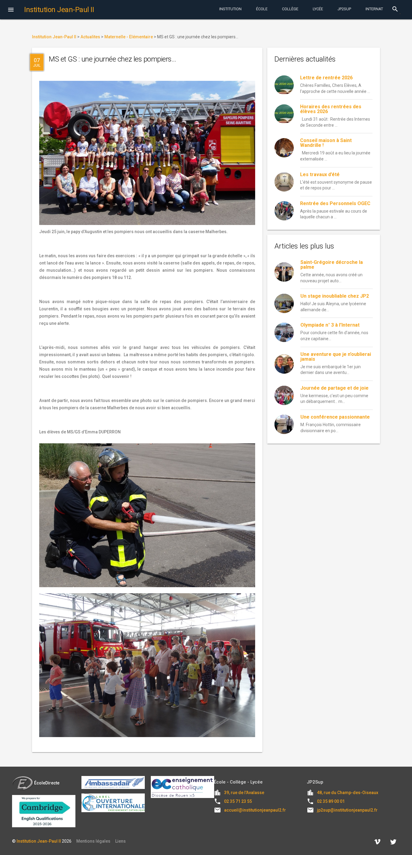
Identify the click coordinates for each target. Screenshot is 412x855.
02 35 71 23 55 (238, 801)
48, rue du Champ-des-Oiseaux (347, 792)
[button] (11, 10)
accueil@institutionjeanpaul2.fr (255, 810)
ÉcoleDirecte (46, 783)
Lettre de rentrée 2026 (326, 78)
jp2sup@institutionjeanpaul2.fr (347, 810)
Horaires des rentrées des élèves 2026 (330, 109)
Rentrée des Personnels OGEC (335, 203)
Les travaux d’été (320, 174)
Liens (120, 841)
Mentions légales (93, 841)
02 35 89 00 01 (331, 801)
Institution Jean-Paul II (39, 841)
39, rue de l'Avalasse (244, 792)
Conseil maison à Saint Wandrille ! (326, 143)
